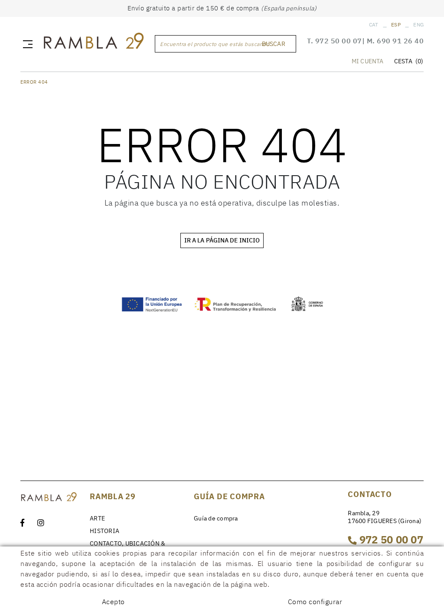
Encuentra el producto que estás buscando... (217, 44)
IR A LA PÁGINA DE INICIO (222, 240)
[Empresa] (93, 42)
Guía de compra (216, 518)
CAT (374, 24)
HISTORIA (104, 531)
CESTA (408, 61)
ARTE (97, 518)
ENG (418, 24)
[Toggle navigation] (26, 43)
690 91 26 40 (400, 40)
